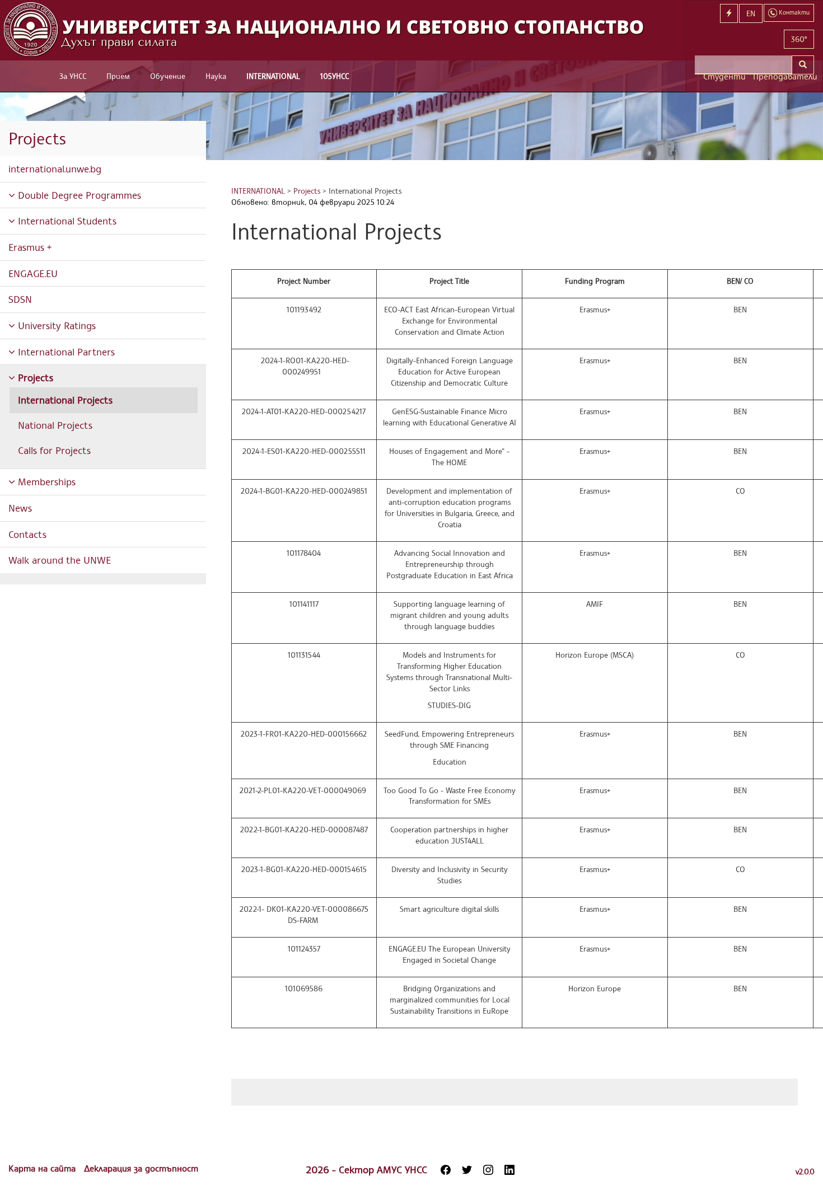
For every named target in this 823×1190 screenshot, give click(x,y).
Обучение (167, 76)
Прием (118, 76)
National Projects (55, 425)
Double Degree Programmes (78, 195)
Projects (34, 377)
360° (799, 39)
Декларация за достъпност (141, 1168)
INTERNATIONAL (273, 76)
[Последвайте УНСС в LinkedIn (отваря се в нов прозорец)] (509, 1170)
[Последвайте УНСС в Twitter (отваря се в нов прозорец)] (467, 1170)
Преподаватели (783, 76)
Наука (215, 76)
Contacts (27, 534)
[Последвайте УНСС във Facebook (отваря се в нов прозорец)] (445, 1170)
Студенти (724, 76)
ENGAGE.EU (33, 273)
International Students (65, 220)
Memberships (45, 481)
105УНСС (334, 76)
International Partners (65, 351)
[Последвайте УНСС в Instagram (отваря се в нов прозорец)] (488, 1170)
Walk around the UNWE (59, 560)
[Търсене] (803, 64)
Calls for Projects (54, 450)
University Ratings (55, 325)
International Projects (65, 399)
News (20, 508)
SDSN (20, 299)
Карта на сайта (43, 1168)
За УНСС (72, 76)
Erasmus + (30, 247)
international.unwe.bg (54, 168)
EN (750, 13)
